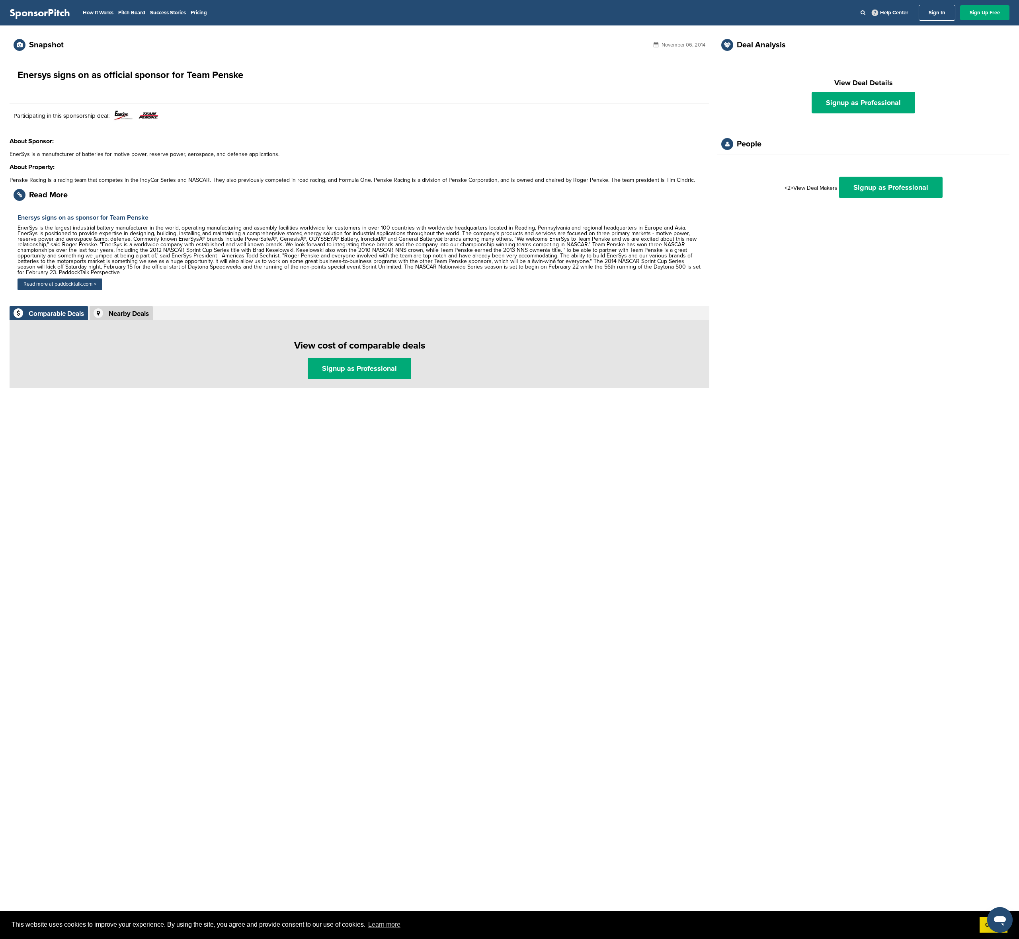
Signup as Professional (359, 368)
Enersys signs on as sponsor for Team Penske (83, 218)
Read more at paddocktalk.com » (59, 284)
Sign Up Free (985, 13)
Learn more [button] (384, 924)
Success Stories (168, 13)
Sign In (937, 13)
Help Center (894, 13)
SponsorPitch (40, 13)
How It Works (98, 13)
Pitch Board (131, 13)
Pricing (199, 13)
